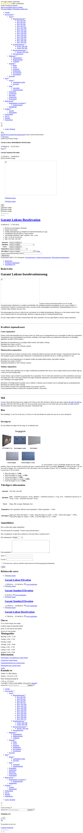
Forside (3, 134)
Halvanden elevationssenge (60, 257)
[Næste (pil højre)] (3, 831)
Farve (5, 247)
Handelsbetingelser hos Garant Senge (13, 663)
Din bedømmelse (7, 537)
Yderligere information (12, 263)
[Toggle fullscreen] (5, 213)
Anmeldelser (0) (10, 264)
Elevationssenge (19, 134)
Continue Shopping (7, 827)
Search (30, 685)
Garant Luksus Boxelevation (20, 220)
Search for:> (5, 685)
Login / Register (10, 129)
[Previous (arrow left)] (1, 215)
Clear (38, 251)
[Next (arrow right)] (3, 215)
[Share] (3, 213)
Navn (3, 556)
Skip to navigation (6, 7)
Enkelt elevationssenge (43, 257)
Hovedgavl (5, 251)
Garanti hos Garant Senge (9, 660)
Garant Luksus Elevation (18, 580)
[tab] (43, 261)
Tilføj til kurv (5, 255)
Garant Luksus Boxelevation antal (12, 253)
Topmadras (5, 249)
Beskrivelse (8, 261)
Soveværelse (10, 134)
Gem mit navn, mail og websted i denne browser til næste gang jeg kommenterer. (29, 563)
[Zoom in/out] (8, 213)
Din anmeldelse (6, 552)
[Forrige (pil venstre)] (1, 831)
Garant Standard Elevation (19, 590)
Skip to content (17, 7)
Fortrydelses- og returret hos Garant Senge (14, 658)
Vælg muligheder (31, 584)
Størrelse (5, 242)
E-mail (3, 559)
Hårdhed (5, 244)
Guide (3, 668)
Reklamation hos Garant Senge (11, 665)
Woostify (34, 683)
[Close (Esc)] (1, 213)
